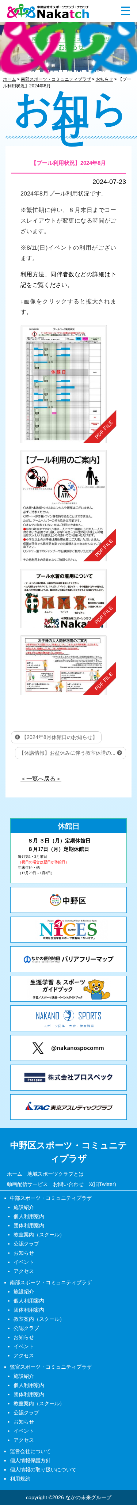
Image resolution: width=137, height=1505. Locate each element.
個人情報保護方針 (30, 1460)
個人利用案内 (29, 1216)
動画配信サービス (27, 1184)
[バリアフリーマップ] (68, 959)
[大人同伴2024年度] (68, 665)
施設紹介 (24, 1207)
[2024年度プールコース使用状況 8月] (68, 384)
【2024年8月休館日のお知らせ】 (59, 737)
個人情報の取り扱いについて (43, 1469)
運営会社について (30, 1451)
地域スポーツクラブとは (55, 1173)
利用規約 (20, 1479)
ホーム (14, 1173)
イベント (24, 1262)
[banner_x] (68, 1048)
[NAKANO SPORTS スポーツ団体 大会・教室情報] (68, 1018)
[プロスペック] (68, 1077)
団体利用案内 (29, 1225)
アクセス (24, 1271)
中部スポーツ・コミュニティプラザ (51, 1198)
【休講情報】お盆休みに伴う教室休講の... (68, 753)
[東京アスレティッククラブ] (68, 1107)
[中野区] (68, 900)
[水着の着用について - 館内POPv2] (68, 598)
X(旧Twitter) (102, 1184)
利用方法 (32, 274)
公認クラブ (26, 1244)
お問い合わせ (68, 1184)
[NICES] (68, 929)
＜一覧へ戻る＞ (40, 779)
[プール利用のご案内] (68, 506)
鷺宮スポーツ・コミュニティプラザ (51, 1367)
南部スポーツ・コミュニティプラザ (51, 1282)
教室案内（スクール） (39, 1234)
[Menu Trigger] (125, 10)
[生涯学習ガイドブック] (68, 989)
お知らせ (24, 1253)
